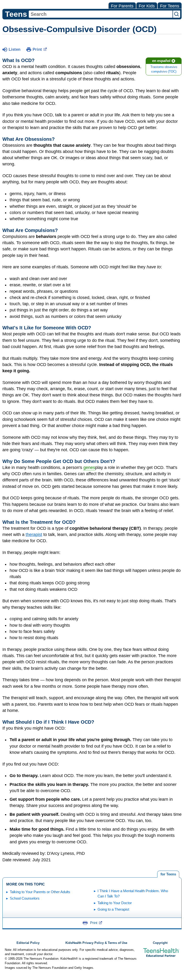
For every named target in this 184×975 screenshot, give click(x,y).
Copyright (160, 943)
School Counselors (25, 898)
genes (89, 467)
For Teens (169, 6)
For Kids (147, 6)
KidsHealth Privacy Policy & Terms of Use (96, 943)
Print (37, 49)
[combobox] (100, 14)
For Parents (122, 6)
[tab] (168, 874)
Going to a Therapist (113, 909)
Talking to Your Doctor (115, 903)
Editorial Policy (28, 943)
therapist (34, 534)
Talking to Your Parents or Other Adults (40, 892)
